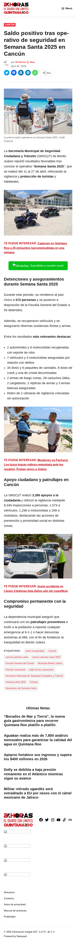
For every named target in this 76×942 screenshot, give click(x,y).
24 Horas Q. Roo (25, 62)
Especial (8, 141)
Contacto (9, 898)
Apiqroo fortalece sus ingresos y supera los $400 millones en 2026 (38, 757)
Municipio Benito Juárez (50, 663)
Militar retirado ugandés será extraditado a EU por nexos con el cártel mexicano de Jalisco (38, 793)
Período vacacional (15, 669)
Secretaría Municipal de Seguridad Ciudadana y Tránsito (34, 676)
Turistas (34, 682)
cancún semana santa (16, 657)
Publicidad (9, 916)
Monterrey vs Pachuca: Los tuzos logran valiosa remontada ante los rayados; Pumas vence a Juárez (36, 465)
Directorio (9, 892)
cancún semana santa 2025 (46, 657)
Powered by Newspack (15, 936)
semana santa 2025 (15, 682)
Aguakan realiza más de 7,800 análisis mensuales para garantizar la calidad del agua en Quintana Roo (38, 740)
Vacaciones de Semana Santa (20, 688)
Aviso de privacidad (15, 904)
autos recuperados (35, 651)
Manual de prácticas (15, 910)
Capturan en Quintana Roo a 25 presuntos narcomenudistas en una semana (35, 248)
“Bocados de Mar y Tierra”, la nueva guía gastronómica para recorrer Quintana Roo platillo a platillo (34, 720)
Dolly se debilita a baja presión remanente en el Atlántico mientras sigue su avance (33, 774)
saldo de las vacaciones (41, 669)
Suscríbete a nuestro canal (46, 265)
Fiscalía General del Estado (19, 663)
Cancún (9, 25)
